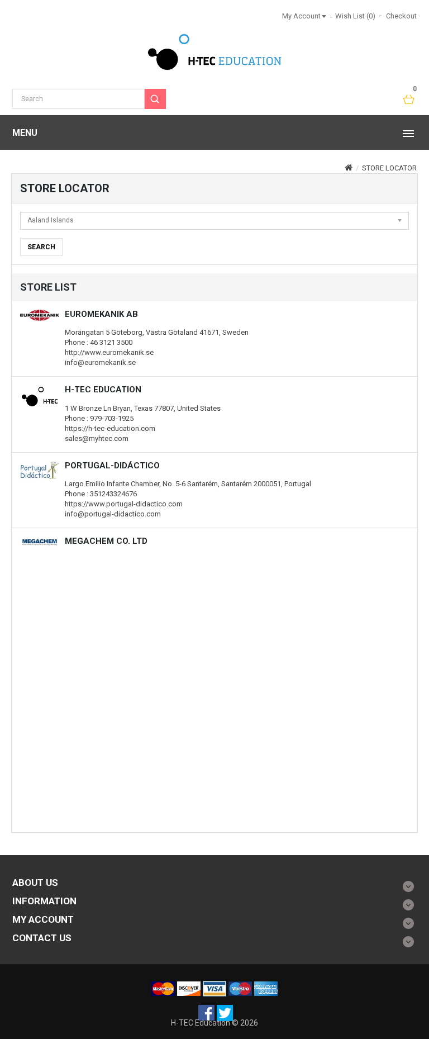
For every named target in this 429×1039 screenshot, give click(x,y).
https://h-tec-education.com (110, 428)
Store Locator (389, 168)
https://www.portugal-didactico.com (124, 504)
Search (41, 247)
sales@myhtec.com (96, 438)
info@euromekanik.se (100, 362)
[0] (409, 100)
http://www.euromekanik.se (109, 352)
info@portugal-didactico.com (113, 514)
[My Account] (323, 16)
